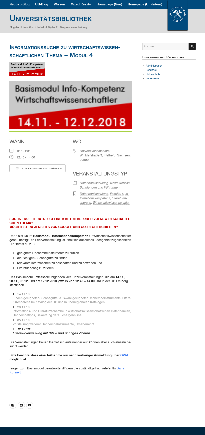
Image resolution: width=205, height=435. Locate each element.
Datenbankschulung (94, 182)
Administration (154, 65)
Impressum (152, 78)
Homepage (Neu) (109, 4)
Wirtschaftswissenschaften (111, 202)
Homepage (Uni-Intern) (145, 4)
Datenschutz (153, 74)
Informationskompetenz (104, 195)
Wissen (59, 4)
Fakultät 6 (117, 193)
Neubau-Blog (19, 4)
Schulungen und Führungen (100, 187)
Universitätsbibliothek (50, 18)
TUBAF (178, 15)
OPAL (124, 355)
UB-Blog (41, 4)
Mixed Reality (81, 4)
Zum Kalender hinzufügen (40, 168)
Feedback (151, 69)
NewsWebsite (120, 182)
